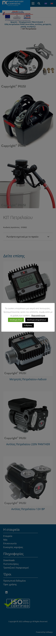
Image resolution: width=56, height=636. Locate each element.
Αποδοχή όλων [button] (16, 320)
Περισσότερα (38, 315)
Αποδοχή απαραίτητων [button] (36, 320)
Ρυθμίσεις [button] (28, 325)
